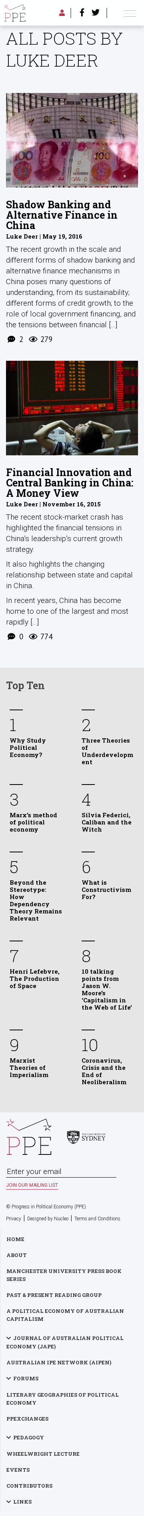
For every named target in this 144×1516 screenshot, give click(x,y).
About (16, 1255)
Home (15, 1239)
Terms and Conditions (97, 1218)
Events (18, 1469)
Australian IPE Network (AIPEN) (58, 1362)
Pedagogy (28, 1437)
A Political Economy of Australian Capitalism (65, 1314)
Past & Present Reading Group (54, 1295)
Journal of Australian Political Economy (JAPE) (65, 1342)
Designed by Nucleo (47, 1218)
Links (22, 1501)
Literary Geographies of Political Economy (62, 1398)
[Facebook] (82, 13)
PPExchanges (27, 1418)
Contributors (29, 1485)
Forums (25, 1378)
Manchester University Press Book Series (64, 1275)
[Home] (15, 13)
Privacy (13, 1218)
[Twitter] (95, 13)
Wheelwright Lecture (43, 1453)
